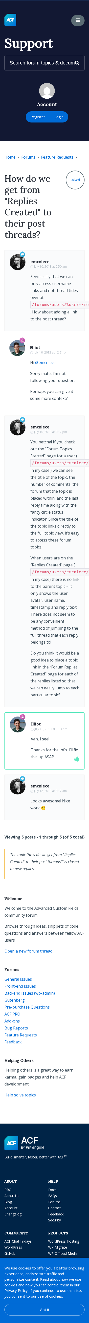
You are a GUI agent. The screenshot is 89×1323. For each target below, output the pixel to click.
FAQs (52, 1195)
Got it (44, 1309)
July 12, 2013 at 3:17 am (50, 791)
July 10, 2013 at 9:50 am (50, 266)
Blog (8, 1202)
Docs (52, 1189)
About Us (11, 1195)
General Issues (18, 979)
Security (54, 1220)
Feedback (13, 1042)
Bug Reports (16, 1028)
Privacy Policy (16, 1290)
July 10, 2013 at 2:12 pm (50, 432)
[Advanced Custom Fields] (10, 20)
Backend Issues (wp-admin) (29, 993)
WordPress (13, 1247)
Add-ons (12, 1021)
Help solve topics (20, 1095)
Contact (54, 1207)
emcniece (39, 261)
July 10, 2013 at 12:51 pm (51, 352)
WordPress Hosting (63, 1241)
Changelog (13, 1214)
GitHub (9, 1253)
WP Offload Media (63, 1253)
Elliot (35, 347)
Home (10, 157)
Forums (28, 157)
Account (11, 1207)
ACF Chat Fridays (18, 1241)
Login (59, 116)
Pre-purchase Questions (27, 1007)
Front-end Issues (20, 986)
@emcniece (45, 362)
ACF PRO (12, 1014)
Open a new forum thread (28, 951)
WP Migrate (57, 1247)
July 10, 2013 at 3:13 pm (50, 729)
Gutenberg (14, 1000)
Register (37, 116)
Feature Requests (57, 157)
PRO (8, 1189)
